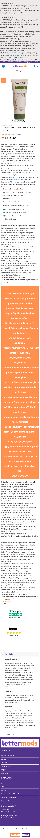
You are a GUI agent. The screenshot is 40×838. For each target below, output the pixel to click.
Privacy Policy (6, 801)
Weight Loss (5, 766)
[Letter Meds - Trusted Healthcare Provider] (20, 66)
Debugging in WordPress (15, 55)
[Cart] (37, 66)
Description (9, 654)
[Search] (34, 66)
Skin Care (10, 125)
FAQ (2, 783)
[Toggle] (3, 654)
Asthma (4, 759)
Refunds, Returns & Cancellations (12, 794)
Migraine (4, 770)
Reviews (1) (9, 734)
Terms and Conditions (8, 797)
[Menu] (3, 66)
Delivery (4, 790)
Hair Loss (4, 773)
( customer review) (15, 134)
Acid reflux (4, 763)
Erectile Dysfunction (8, 755)
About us (4, 787)
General (3, 125)
